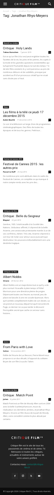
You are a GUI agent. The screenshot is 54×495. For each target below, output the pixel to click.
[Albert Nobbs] (27, 261)
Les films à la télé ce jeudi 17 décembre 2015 (23, 114)
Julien (5, 399)
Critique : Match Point (18, 395)
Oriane (6, 281)
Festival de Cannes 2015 (13, 159)
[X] (31, 476)
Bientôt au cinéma (11, 43)
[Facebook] (15, 476)
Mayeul (6, 220)
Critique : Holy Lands (17, 48)
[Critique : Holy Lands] (27, 32)
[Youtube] (39, 476)
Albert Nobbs (12, 277)
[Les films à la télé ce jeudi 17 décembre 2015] (27, 96)
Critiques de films (10, 211)
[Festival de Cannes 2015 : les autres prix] (27, 148)
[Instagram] (23, 476)
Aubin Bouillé (9, 120)
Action (6, 342)
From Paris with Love (18, 347)
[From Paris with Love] (27, 331)
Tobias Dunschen (10, 52)
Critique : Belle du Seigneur (21, 216)
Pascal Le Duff (9, 172)
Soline (6, 351)
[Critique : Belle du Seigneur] (27, 200)
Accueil (6, 11)
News (6, 107)
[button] (5, 4)
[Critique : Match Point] (27, 380)
